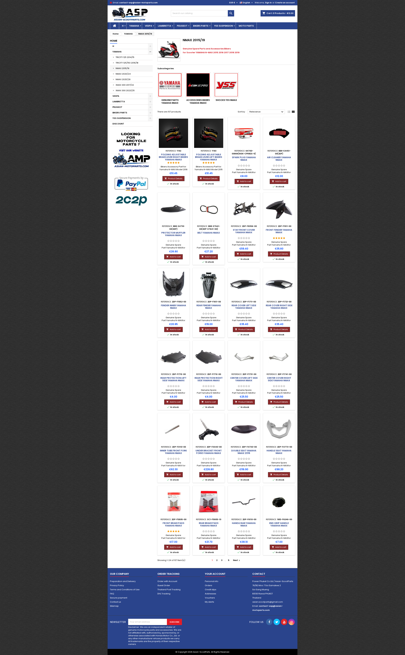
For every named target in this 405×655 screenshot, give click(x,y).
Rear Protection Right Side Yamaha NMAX (209, 379)
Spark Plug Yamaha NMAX (244, 158)
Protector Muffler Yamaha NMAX (173, 234)
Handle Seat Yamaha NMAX (279, 452)
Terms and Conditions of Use (125, 589)
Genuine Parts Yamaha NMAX (170, 101)
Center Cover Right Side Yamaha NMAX (279, 379)
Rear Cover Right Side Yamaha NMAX (279, 307)
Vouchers (210, 597)
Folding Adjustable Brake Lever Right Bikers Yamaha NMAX (173, 157)
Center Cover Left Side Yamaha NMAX (244, 379)
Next (237, 560)
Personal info (211, 581)
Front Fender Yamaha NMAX (279, 231)
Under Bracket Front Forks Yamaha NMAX (209, 452)
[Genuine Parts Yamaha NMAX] (169, 84)
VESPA (148, 25)
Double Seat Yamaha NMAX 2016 (243, 452)
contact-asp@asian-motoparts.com (138, 2)
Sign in (268, 2)
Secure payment (118, 597)
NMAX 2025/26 (123, 79)
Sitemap (114, 606)
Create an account (285, 2)
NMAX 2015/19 (122, 68)
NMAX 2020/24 (123, 73)
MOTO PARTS (246, 25)
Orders (208, 585)
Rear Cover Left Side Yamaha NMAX (244, 307)
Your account (215, 574)
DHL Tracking (163, 593)
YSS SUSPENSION (223, 25)
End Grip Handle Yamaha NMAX (279, 524)
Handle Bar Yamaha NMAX (244, 524)
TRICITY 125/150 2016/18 (127, 62)
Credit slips (210, 589)
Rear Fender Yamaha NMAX (208, 307)
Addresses (210, 593)
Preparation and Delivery (123, 581)
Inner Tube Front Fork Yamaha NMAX (173, 452)
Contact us (115, 601)
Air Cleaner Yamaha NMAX (279, 158)
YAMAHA (134, 25)
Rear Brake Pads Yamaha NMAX (208, 524)
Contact (258, 574)
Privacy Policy (117, 585)
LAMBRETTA (164, 25)
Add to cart (244, 181)
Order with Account (167, 581)
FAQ (112, 593)
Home (113, 41)
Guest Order (163, 585)
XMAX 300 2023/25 (125, 90)
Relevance (266, 112)
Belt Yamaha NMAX (208, 232)
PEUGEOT (182, 25)
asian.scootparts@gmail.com (267, 601)
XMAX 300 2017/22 (125, 84)
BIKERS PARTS (200, 25)
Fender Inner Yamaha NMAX (173, 307)
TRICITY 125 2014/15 (125, 57)
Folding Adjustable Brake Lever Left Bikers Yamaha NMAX (208, 157)
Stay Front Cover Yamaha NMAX (244, 231)
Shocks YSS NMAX (226, 100)
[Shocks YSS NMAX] (226, 84)
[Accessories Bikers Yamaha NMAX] (198, 84)
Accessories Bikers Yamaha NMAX (198, 101)
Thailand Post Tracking (169, 589)
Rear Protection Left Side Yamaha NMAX (173, 379)
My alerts (209, 601)
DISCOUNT (118, 123)
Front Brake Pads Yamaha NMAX (173, 524)
